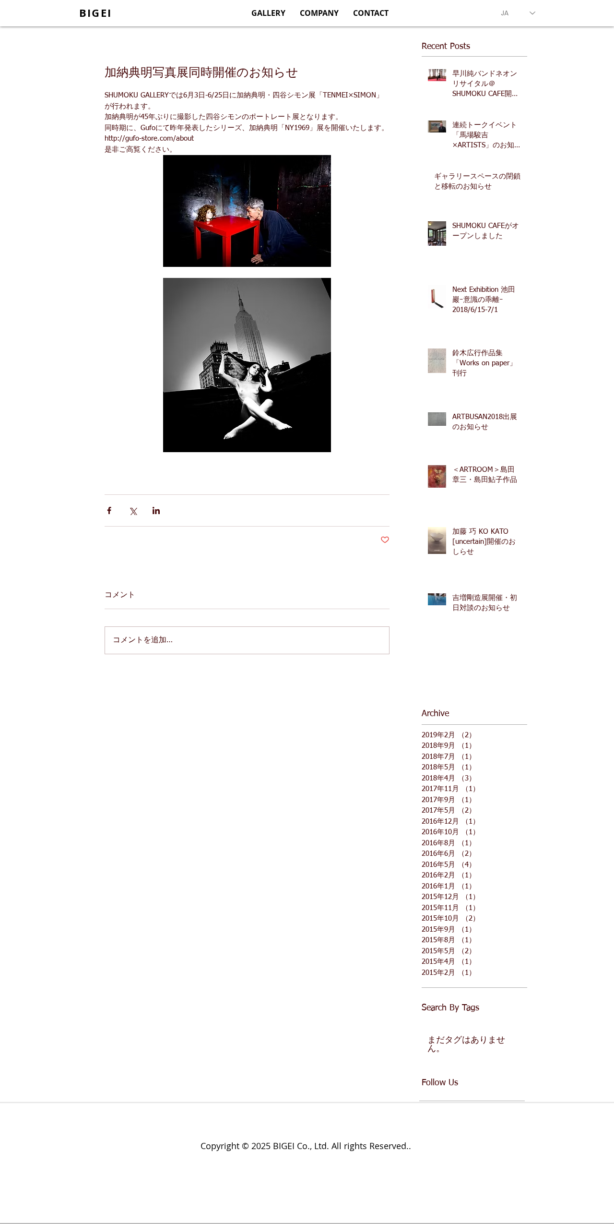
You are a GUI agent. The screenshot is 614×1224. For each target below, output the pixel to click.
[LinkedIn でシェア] (156, 510)
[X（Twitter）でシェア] (132, 510)
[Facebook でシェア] (109, 510)
